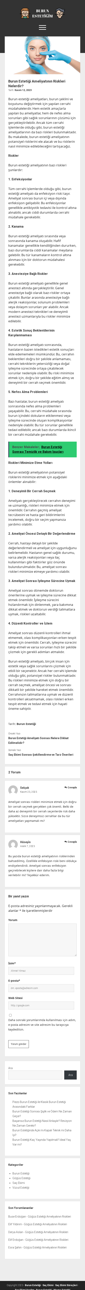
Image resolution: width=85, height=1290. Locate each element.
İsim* (12, 963)
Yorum (12, 920)
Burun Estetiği (26, 724)
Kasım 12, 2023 (23, 90)
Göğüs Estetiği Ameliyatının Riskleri (49, 1216)
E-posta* (14, 980)
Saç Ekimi (18, 1182)
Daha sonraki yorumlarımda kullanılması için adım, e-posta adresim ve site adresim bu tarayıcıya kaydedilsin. (42, 1024)
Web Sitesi (15, 998)
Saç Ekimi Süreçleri (66, 1285)
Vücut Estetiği (20, 1187)
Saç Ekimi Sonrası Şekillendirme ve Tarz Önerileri (40, 754)
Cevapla (72, 787)
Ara (10, 1068)
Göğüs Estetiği (21, 1178)
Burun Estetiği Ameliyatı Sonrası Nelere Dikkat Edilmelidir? (38, 740)
